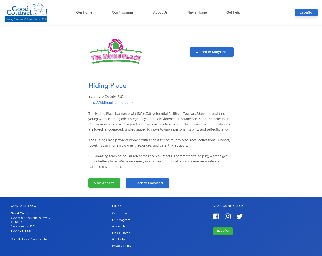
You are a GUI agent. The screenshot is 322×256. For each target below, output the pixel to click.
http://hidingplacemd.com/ (110, 103)
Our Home (84, 12)
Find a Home (197, 12)
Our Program (121, 220)
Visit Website (104, 183)
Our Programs (122, 12)
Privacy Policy (121, 246)
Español (306, 12)
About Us (160, 12)
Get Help (233, 12)
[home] (26, 12)
